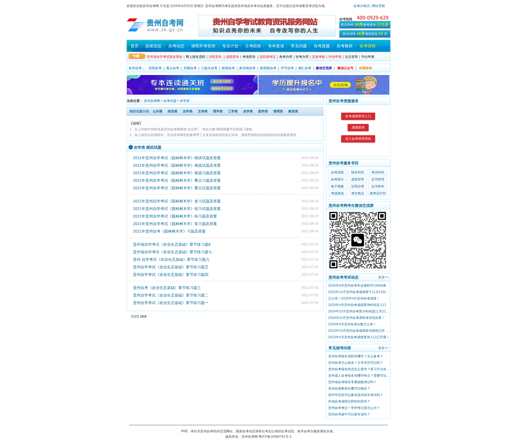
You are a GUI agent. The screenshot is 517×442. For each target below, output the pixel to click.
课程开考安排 (203, 46)
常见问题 (299, 46)
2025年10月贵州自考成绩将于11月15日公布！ (359, 292)
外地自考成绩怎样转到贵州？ (349, 401)
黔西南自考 (268, 68)
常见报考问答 (340, 348)
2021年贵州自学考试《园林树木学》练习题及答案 (175, 216)
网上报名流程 (195, 57)
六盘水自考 (209, 68)
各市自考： (137, 68)
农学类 (185, 101)
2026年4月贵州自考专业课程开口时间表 (357, 285)
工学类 (233, 111)
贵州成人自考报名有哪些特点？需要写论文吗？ (359, 375)
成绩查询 (358, 127)
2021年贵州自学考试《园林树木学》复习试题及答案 (177, 201)
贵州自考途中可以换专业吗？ (349, 414)
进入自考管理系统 (358, 139)
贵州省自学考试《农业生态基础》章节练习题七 (172, 252)
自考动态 (176, 46)
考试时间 (377, 172)
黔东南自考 (247, 68)
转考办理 (302, 57)
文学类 (203, 111)
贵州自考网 (152, 101)
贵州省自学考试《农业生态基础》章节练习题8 (172, 244)
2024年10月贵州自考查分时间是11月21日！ (359, 311)
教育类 (293, 111)
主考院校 (253, 46)
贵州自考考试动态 (344, 277)
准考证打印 (378, 193)
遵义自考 (172, 68)
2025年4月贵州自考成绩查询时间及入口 (357, 305)
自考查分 (337, 179)
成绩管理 (357, 179)
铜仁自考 (304, 68)
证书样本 (377, 186)
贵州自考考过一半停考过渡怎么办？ (354, 408)
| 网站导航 (377, 6)
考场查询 (248, 57)
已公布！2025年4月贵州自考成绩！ (354, 298)
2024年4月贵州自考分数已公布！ (352, 324)
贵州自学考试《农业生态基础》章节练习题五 (170, 267)
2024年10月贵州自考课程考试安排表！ (356, 318)
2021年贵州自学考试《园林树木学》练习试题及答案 (177, 208)
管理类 (278, 111)
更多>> (383, 277)
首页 (135, 46)
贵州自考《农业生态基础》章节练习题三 (167, 288)
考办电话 (357, 193)
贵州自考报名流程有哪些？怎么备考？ (355, 356)
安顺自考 (190, 68)
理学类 (218, 111)
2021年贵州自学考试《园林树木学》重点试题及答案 (177, 188)
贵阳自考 (155, 68)
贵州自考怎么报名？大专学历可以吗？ (355, 363)
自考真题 (322, 46)
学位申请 (367, 57)
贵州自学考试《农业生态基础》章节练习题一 (170, 303)
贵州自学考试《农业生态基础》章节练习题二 (170, 295)
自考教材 (345, 46)
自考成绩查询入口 (358, 116)
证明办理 (357, 186)
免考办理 (285, 57)
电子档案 (337, 186)
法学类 (188, 111)
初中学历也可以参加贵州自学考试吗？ (355, 395)
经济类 (172, 111)
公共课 (157, 111)
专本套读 (276, 46)
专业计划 (230, 46)
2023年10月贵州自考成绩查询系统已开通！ (359, 331)
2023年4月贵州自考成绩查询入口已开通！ (358, 337)
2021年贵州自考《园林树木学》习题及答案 (169, 231)
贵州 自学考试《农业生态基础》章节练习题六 (171, 259)
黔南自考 (228, 68)
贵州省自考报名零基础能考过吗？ (352, 382)
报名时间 (357, 172)
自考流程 (337, 172)
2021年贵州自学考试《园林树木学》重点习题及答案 (177, 180)
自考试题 (169, 101)
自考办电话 (362, 6)
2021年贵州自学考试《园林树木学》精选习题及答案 (177, 173)
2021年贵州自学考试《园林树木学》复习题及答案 (175, 224)
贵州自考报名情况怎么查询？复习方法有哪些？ (359, 369)
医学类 (263, 111)
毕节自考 (287, 68)
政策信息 (153, 46)
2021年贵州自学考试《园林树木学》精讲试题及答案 (177, 158)
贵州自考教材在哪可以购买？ (349, 388)
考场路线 (337, 193)
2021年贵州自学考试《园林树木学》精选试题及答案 (177, 165)
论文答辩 (351, 57)
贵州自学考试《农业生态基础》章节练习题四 (170, 274)
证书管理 (377, 179)
